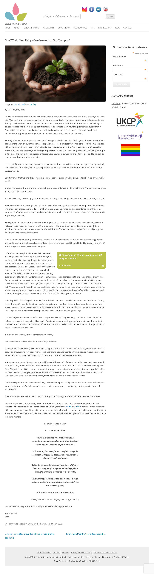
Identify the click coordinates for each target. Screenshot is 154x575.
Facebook (91, 9)
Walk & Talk (48, 27)
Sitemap (65, 552)
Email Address (129, 56)
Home (7, 27)
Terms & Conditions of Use (105, 552)
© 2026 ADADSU (44, 552)
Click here (116, 103)
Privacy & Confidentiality (81, 552)
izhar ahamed (19, 104)
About (17, 27)
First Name (129, 65)
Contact (127, 27)
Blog (117, 27)
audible (77, 406)
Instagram (84, 9)
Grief (30, 523)
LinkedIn (98, 9)
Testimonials (80, 27)
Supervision (64, 27)
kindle (68, 406)
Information (104, 27)
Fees (93, 27)
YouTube (105, 9)
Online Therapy (31, 27)
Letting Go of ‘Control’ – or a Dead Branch (86, 534)
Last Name (129, 74)
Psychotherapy (40, 523)
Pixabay (33, 104)
